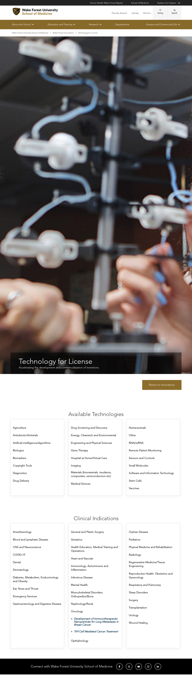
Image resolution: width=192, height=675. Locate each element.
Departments (122, 24)
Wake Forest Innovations (63, 33)
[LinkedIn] (157, 666)
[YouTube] (138, 666)
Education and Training (60, 24)
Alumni (147, 13)
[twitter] (129, 666)
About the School (21, 24)
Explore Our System (166, 3)
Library (135, 13)
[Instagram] (148, 666)
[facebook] (119, 666)
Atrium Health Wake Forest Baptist (106, 3)
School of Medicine (140, 3)
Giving (160, 13)
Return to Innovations (162, 385)
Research (94, 24)
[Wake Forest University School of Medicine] (35, 12)
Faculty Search (119, 13)
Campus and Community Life (161, 24)
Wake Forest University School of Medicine (30, 33)
